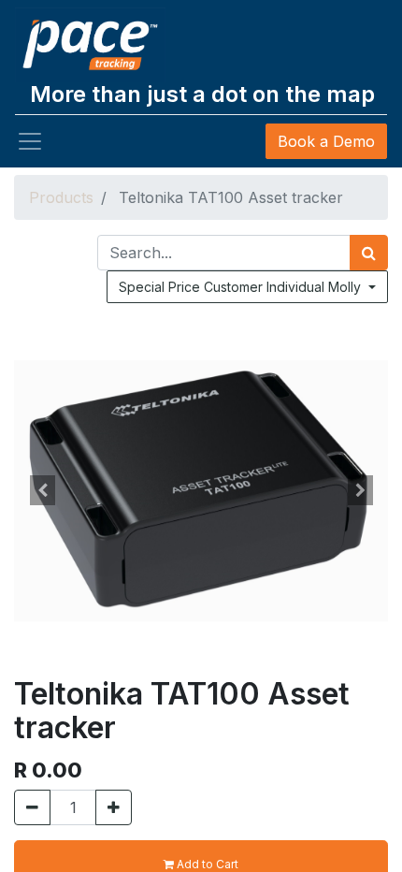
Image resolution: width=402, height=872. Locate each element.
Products (61, 197)
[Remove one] (32, 807)
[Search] (369, 252)
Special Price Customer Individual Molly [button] (242, 287)
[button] (42, 490)
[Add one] (113, 807)
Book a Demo (326, 141)
